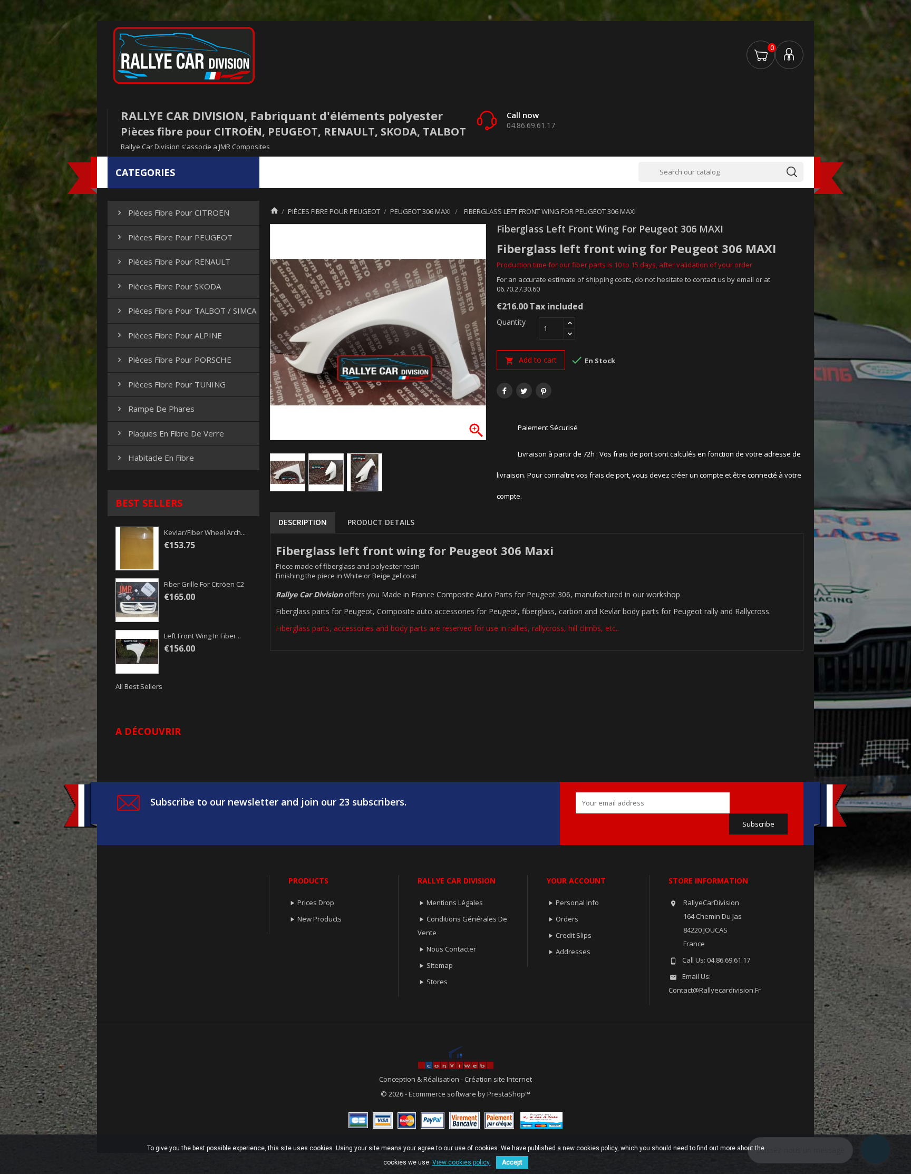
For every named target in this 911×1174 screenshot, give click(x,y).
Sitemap (440, 965)
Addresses (573, 951)
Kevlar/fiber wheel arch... (205, 532)
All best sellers (138, 686)
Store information (708, 881)
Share (504, 391)
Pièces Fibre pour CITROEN (172, 212)
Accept (512, 1162)
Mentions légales (455, 902)
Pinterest (543, 391)
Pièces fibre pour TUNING (170, 384)
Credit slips (574, 935)
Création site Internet (498, 1079)
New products (319, 919)
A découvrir (148, 731)
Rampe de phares (155, 408)
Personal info (577, 902)
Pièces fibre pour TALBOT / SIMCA (185, 310)
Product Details (380, 522)
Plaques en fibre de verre (169, 433)
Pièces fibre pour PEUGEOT (173, 237)
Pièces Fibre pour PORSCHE (173, 359)
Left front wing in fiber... (202, 636)
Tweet (524, 391)
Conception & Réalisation (420, 1079)
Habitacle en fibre (154, 457)
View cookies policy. (461, 1162)
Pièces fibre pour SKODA (168, 286)
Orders (567, 919)
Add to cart (531, 360)
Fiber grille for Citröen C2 (204, 584)
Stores (437, 981)
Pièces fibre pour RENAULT (172, 261)
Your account (576, 881)
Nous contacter (451, 949)
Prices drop (315, 902)
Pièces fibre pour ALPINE (168, 335)
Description (302, 522)
